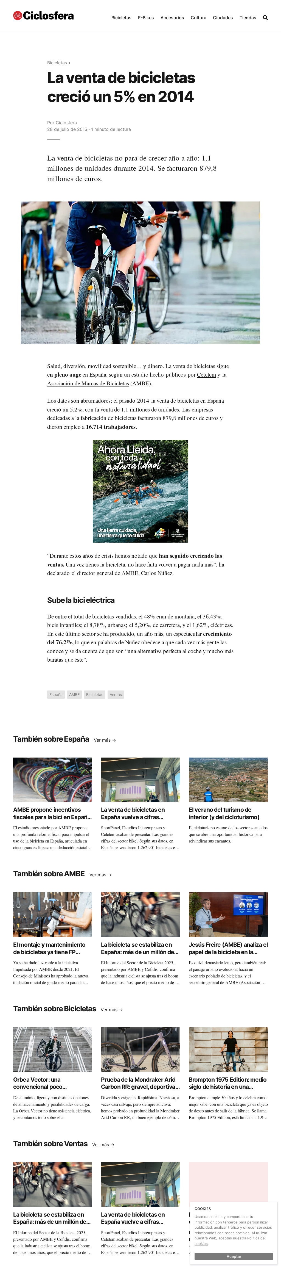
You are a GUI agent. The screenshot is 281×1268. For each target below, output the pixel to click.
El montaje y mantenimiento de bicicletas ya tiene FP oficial (49, 952)
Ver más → (105, 740)
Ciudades (223, 17)
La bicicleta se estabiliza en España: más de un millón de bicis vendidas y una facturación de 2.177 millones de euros (138, 959)
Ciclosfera (66, 122)
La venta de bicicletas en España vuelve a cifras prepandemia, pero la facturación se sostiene (133, 820)
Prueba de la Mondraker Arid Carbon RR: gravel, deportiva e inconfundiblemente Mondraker (140, 1090)
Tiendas (248, 17)
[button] (121, 16)
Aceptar (234, 1256)
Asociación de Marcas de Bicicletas (88, 383)
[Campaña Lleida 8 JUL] (140, 491)
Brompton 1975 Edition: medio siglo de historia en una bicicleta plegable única (228, 1087)
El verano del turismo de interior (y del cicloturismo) (224, 813)
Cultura (198, 17)
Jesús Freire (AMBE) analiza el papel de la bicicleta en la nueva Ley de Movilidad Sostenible (228, 955)
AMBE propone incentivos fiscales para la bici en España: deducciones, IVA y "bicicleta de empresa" (52, 820)
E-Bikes (146, 17)
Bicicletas (121, 17)
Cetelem (206, 374)
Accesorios (172, 17)
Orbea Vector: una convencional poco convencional (37, 1087)
